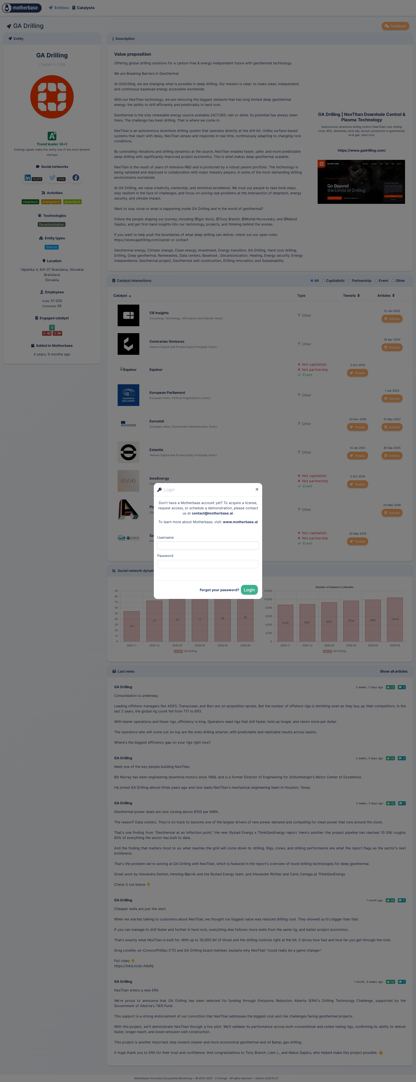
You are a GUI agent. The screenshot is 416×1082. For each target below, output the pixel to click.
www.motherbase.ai (240, 522)
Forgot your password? (219, 590)
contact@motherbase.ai (212, 513)
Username (165, 537)
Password (165, 555)
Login (249, 589)
